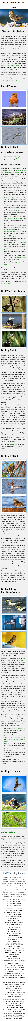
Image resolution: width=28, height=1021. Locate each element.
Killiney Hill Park (18, 1003)
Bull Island (9, 170)
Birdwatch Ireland (11, 70)
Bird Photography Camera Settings (14, 909)
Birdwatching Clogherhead (14, 939)
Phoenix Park (22, 977)
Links (17, 1002)
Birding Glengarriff (9, 962)
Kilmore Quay (8, 967)
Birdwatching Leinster (14, 901)
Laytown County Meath (18, 969)
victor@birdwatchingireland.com (12, 81)
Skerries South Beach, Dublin (14, 994)
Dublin (12, 444)
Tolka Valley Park (10, 1007)
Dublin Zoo (18, 1011)
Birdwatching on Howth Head (14, 218)
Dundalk (21, 950)
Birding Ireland (7, 899)
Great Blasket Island (20, 257)
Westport (20, 907)
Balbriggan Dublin (18, 912)
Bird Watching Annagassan (14, 911)
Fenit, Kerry (9, 1015)
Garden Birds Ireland (19, 1009)
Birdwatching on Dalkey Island (16, 209)
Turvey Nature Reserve (14, 996)
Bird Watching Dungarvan (14, 1005)
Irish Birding (6, 283)
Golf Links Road (20, 983)
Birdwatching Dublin (19, 899)
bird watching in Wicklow (13, 198)
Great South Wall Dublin (14, 964)
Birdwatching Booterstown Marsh (14, 926)
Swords (10, 156)
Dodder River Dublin (12, 211)
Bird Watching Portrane (9, 981)
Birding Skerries (21, 992)
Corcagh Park (20, 1007)
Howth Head (19, 966)
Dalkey (15, 158)
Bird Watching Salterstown (14, 988)
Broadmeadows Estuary (12, 172)
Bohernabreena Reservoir (14, 924)
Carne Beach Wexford (14, 935)
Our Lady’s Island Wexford (9, 977)
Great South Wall (21, 170)
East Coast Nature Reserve (14, 956)
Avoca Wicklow (8, 912)
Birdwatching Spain (9, 1002)
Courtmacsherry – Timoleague (14, 945)
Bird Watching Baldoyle (14, 914)
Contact (22, 1002)
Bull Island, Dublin (14, 931)
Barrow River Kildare (14, 920)
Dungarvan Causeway (14, 954)
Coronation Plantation (14, 943)
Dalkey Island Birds (14, 947)
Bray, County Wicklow (14, 928)
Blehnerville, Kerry (19, 1017)
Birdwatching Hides (10, 907)
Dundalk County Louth (10, 237)
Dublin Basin (20, 948)
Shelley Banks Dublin (9, 992)
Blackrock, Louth (19, 1013)
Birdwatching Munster (14, 903)
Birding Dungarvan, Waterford (14, 952)
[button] (14, 99)
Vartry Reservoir (8, 1013)
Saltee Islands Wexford (14, 986)
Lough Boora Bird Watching (14, 971)
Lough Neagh (7, 973)
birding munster (8, 1017)
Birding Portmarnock (14, 979)
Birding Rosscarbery (9, 983)
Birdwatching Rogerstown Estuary (14, 984)
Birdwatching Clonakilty (14, 941)
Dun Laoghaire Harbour (11, 950)
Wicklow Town (7, 1000)
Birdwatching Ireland (13, 65)
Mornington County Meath (11, 250)
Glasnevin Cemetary (20, 960)
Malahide (5, 975)
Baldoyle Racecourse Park (14, 916)
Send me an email (15, 886)
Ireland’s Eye (10, 1011)
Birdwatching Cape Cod (18, 1000)
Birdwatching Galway (14, 958)
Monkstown (8, 1003)
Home (20, 1019)
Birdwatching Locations (14, 905)
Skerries (11, 160)
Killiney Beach (7, 969)
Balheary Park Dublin (14, 918)
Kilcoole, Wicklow (18, 967)
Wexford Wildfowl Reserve (11, 231)
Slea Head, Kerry (18, 1015)
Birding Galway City (7, 960)
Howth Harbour (10, 966)
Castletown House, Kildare (14, 937)
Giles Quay (15, 1019)
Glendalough (20, 962)
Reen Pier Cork (21, 981)
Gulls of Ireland (8, 832)
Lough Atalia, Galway (18, 973)
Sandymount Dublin (14, 990)
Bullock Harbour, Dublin (14, 933)
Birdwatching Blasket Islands (14, 922)
